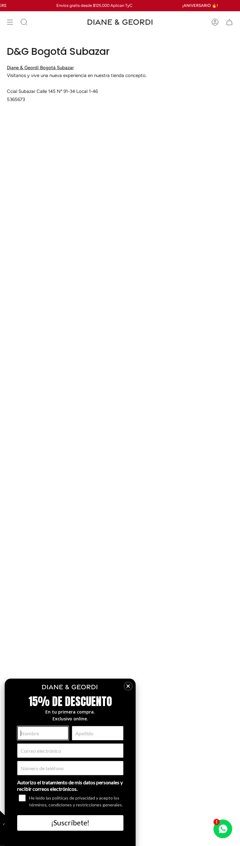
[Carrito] (229, 22)
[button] (128, 686)
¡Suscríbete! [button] (70, 822)
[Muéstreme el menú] (10, 22)
